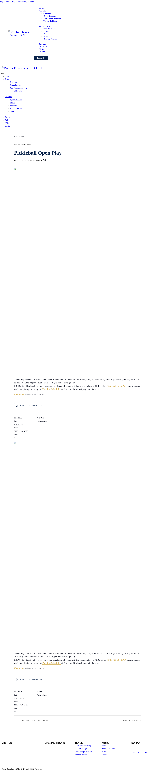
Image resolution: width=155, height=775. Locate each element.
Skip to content (6, 1)
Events (104, 751)
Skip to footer (29, 1)
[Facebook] (134, 747)
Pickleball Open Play (34, 720)
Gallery (105, 754)
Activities (105, 745)
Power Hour (131, 720)
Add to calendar (29, 406)
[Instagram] (142, 747)
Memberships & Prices (83, 751)
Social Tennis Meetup (83, 745)
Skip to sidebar (18, 1)
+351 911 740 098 (140, 752)
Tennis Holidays (81, 748)
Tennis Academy (108, 748)
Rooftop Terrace (81, 754)
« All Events (19, 136)
